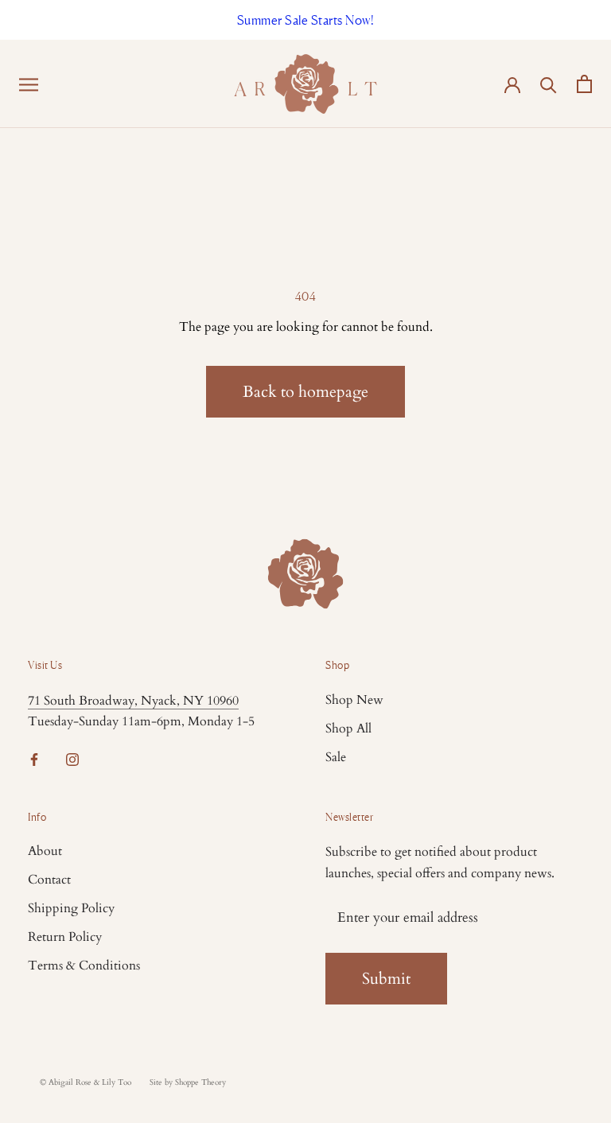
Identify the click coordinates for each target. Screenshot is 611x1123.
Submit (386, 978)
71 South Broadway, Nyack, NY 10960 (133, 700)
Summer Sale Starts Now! (306, 20)
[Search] (548, 84)
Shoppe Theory (200, 1082)
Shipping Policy (71, 908)
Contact (49, 879)
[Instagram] (72, 758)
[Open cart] (584, 84)
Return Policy (65, 937)
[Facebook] (34, 758)
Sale (335, 757)
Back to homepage (305, 391)
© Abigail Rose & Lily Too (85, 1082)
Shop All (348, 728)
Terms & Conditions (84, 965)
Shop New (354, 700)
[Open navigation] (28, 83)
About (45, 851)
